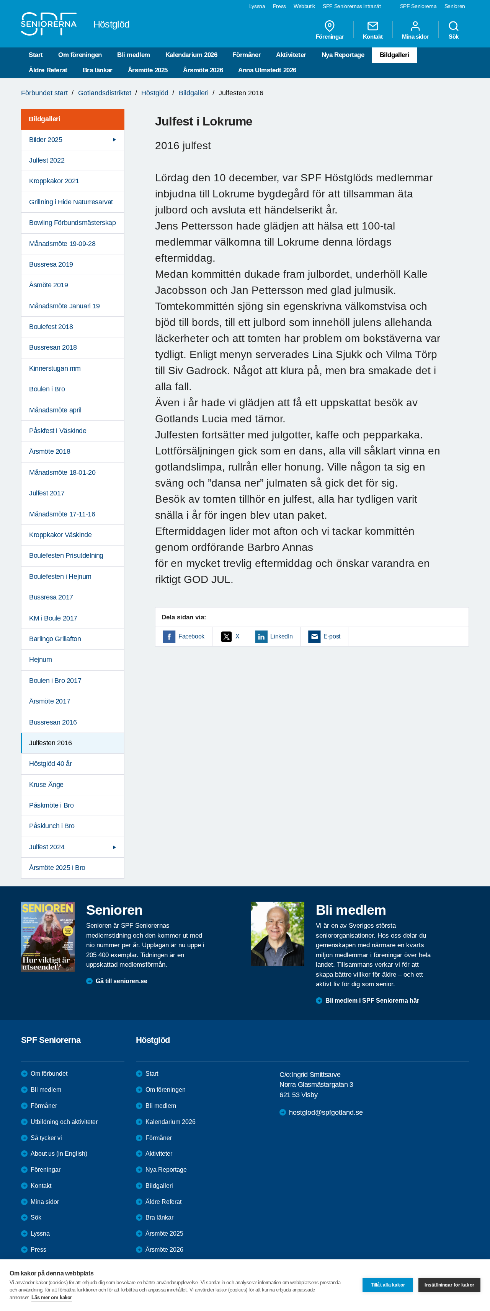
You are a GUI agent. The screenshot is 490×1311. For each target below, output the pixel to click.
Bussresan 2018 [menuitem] (53, 347)
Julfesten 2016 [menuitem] (50, 743)
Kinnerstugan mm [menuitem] (55, 368)
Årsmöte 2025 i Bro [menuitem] (57, 867)
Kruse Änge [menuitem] (46, 784)
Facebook (191, 636)
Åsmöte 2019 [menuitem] (48, 285)
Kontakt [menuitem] (373, 36)
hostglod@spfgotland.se (326, 1112)
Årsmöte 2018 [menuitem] (49, 451)
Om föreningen (80, 55)
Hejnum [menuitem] (40, 659)
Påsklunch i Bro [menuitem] (52, 826)
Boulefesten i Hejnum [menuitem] (60, 576)
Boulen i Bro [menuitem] (47, 389)
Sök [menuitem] (454, 36)
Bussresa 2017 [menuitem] (51, 597)
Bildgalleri (395, 55)
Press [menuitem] (279, 6)
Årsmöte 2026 (203, 70)
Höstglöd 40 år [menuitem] (50, 763)
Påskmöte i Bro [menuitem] (51, 805)
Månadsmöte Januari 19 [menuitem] (64, 306)
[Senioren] (48, 937)
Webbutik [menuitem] (304, 6)
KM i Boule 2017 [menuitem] (53, 618)
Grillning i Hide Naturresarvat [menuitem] (71, 202)
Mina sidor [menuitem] (415, 36)
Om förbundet (49, 1073)
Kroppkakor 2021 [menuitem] (54, 181)
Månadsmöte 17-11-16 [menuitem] (62, 514)
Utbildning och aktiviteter (64, 1122)
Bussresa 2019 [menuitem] (51, 264)
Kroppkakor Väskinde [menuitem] (60, 535)
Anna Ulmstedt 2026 (267, 70)
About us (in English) (59, 1153)
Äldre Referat (48, 70)
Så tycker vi (46, 1138)
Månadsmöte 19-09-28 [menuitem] (62, 244)
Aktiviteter (291, 55)
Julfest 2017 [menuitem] (46, 493)
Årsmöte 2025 (148, 70)
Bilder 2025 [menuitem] (45, 139)
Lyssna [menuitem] (257, 6)
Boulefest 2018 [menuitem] (51, 327)
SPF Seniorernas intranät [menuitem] (352, 6)
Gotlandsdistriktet (104, 93)
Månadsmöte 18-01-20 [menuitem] (62, 472)
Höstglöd (154, 93)
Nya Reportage (343, 55)
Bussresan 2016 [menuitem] (53, 722)
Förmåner (246, 55)
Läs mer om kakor (51, 1297)
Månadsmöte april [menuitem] (55, 410)
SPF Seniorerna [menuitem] (418, 6)
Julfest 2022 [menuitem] (46, 160)
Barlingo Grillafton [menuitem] (55, 639)
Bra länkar (98, 70)
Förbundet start (44, 93)
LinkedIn (281, 636)
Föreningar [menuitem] (330, 36)
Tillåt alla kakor (388, 1285)
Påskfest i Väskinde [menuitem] (57, 431)
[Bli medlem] (277, 934)
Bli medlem (133, 55)
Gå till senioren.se (121, 981)
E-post (331, 636)
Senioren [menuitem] (454, 6)
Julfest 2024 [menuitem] (46, 847)
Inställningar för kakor (449, 1285)
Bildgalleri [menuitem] (44, 119)
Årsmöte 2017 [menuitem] (49, 701)
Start (36, 55)
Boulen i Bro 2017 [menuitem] (55, 680)
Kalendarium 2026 (191, 55)
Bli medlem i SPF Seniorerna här (372, 1000)
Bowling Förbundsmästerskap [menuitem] (72, 222)
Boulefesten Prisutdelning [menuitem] (66, 555)
